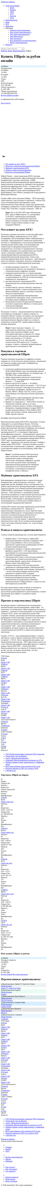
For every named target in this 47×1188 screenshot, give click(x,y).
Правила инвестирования (20, 30)
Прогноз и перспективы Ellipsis (17, 172)
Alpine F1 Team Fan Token (11, 988)
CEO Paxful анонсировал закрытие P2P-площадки (24, 754)
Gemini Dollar (6, 1007)
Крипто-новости (11, 1177)
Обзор (3, 662)
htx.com (9, 863)
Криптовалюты (11, 20)
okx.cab (9, 925)
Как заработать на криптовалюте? (23, 41)
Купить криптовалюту (14, 1157)
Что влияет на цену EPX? (15, 164)
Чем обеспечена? (16, 36)
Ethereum (4, 728)
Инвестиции (10, 1179)
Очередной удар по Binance (16, 756)
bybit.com (9, 802)
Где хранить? (10, 1171)
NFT (7, 24)
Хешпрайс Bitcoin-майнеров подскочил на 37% (23, 760)
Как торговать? (16, 38)
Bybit (12, 8)
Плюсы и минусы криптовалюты (18, 170)
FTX (12, 14)
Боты (7, 22)
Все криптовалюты (20, 974)
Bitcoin (3, 724)
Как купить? (6, 103)
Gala (2, 744)
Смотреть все (10, 770)
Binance (13, 10)
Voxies (3, 736)
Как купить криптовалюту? (20, 32)
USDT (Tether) (6, 732)
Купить (9, 986)
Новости (8, 45)
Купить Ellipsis (6, 974)
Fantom (3, 994)
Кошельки (9, 26)
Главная (8, 1147)
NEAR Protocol (7, 1000)
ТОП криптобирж (12, 6)
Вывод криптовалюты (18, 43)
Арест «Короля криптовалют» (17, 758)
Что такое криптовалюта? (20, 34)
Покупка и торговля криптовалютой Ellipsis (22, 166)
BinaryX (4, 1013)
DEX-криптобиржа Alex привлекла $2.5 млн (22, 766)
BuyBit (8, 1149)
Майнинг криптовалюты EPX (17, 168)
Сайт (8, 662)
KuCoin (13, 16)
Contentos (4, 1019)
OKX (12, 12)
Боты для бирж (11, 1181)
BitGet (3, 830)
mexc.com (10, 894)
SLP (2, 740)
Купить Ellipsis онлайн (9, 95)
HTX (12, 18)
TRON (3, 748)
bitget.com (10, 832)
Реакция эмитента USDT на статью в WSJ (21, 768)
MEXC (3, 892)
